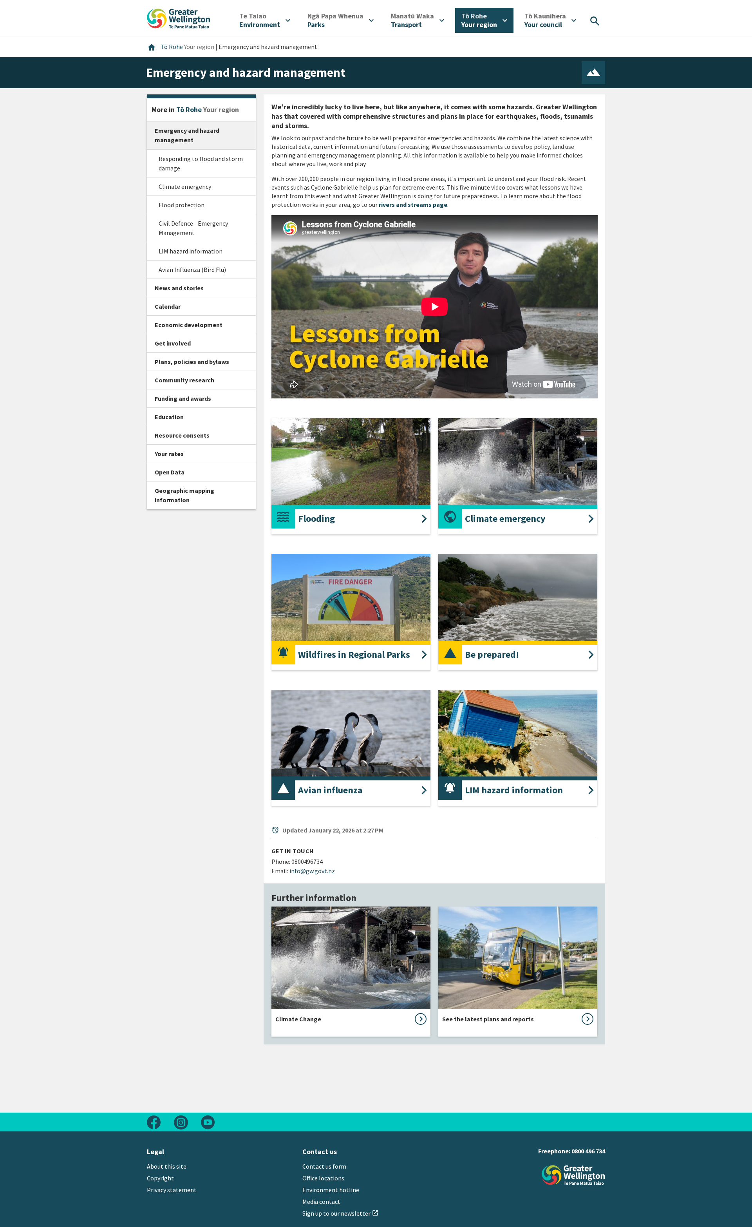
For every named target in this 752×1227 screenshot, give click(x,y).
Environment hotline (330, 1190)
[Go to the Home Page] (573, 1175)
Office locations (323, 1178)
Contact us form (324, 1166)
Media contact (321, 1201)
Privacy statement (172, 1190)
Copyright (160, 1178)
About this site (166, 1166)
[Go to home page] (178, 18)
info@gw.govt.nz (312, 871)
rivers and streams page (413, 204)
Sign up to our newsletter (340, 1213)
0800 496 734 (588, 1151)
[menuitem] (264, 20)
